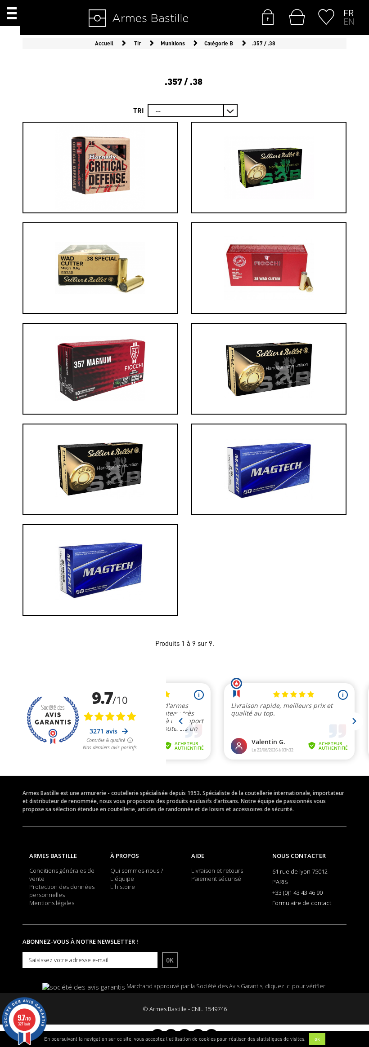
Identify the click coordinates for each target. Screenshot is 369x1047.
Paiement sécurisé (216, 879)
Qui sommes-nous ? (136, 870)
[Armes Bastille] (111, 18)
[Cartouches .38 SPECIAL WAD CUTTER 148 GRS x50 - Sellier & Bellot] (100, 268)
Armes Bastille (53, 856)
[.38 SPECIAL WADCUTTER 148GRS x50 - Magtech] (269, 469)
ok (317, 1039)
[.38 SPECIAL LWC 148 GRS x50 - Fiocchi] (269, 268)
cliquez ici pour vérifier (295, 986)
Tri (138, 110)
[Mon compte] (268, 16)
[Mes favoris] (326, 16)
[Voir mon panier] (295, 17)
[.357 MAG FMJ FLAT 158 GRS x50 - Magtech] (100, 570)
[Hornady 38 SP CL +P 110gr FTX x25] (100, 167)
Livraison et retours (217, 870)
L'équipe (122, 879)
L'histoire (122, 887)
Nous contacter (299, 856)
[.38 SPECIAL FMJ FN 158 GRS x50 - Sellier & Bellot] (100, 469)
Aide (197, 856)
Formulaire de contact (301, 903)
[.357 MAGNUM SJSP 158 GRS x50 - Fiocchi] (100, 369)
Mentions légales (51, 903)
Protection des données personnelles (61, 891)
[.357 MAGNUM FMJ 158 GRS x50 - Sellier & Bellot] (269, 369)
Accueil (104, 43)
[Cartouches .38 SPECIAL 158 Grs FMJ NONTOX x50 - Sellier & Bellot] (269, 167)
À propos (124, 856)
